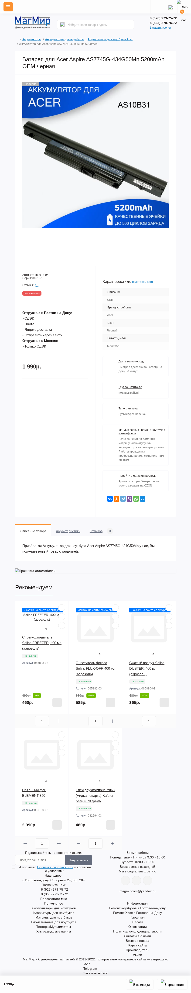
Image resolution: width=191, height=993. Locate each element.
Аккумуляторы (31, 39)
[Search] (62, 24)
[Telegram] (123, 499)
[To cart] (57, 702)
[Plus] (59, 721)
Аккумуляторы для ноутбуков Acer (110, 39)
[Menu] (8, 6)
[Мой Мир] (142, 499)
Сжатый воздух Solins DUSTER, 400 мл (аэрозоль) (146, 668)
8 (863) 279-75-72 (163, 23)
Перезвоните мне (53, 899)
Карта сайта (137, 945)
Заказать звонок (160, 27)
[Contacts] (170, 7)
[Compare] (61, 625)
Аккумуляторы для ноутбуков (64, 39)
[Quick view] (61, 607)
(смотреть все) (142, 282)
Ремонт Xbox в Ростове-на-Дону (137, 913)
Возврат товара (137, 940)
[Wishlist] (61, 616)
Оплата (137, 922)
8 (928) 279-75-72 (163, 18)
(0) (36, 285)
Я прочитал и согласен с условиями (55, 869)
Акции (137, 954)
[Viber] (129, 499)
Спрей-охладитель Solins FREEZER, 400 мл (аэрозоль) (41, 642)
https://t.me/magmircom (136, 880)
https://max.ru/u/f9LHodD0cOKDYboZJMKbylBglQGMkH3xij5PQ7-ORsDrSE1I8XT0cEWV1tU (147, 880)
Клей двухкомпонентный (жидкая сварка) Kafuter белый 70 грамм (95, 795)
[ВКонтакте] (110, 499)
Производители (137, 950)
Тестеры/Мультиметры (53, 927)
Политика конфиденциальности (137, 931)
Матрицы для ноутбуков (53, 917)
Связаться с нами (137, 936)
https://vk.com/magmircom (125, 880)
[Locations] (157, 7)
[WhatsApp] (136, 499)
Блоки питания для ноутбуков (53, 922)
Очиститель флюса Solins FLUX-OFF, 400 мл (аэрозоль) (95, 668)
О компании (137, 927)
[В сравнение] (172, 984)
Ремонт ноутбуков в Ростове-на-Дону (137, 908)
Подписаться (79, 860)
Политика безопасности (55, 867)
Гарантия (137, 917)
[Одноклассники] (116, 499)
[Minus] (25, 721)
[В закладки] (139, 984)
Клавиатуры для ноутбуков (53, 913)
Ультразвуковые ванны (53, 931)
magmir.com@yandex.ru (137, 891)
